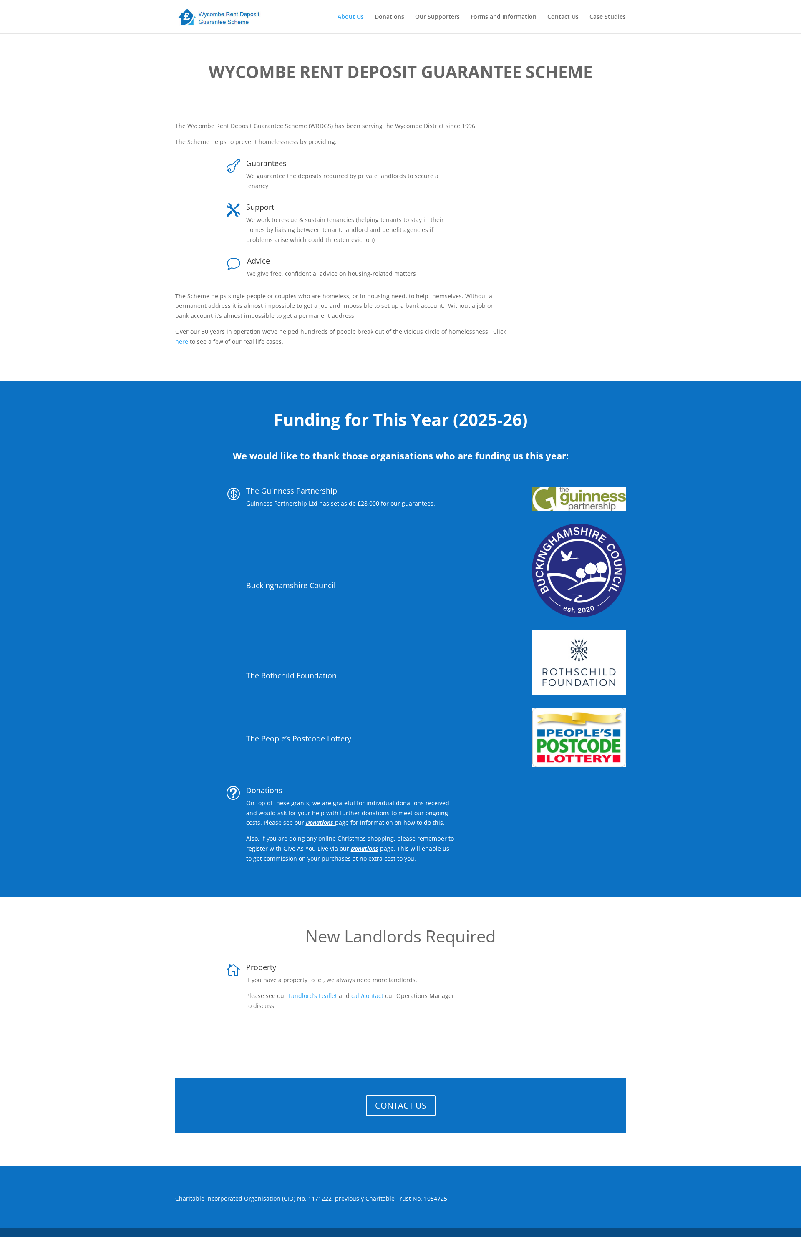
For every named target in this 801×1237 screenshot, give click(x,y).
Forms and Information (504, 17)
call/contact (367, 996)
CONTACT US (400, 1105)
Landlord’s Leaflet (312, 996)
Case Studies (607, 17)
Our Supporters (437, 17)
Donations (389, 17)
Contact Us (563, 17)
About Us (351, 17)
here (181, 341)
